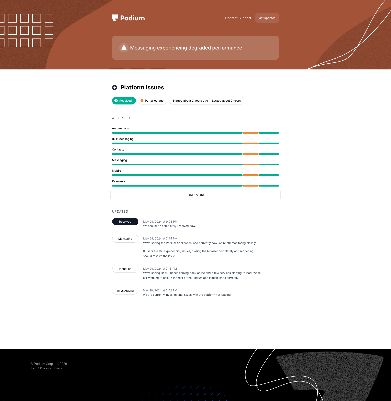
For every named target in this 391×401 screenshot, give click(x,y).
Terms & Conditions (41, 368)
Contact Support (238, 18)
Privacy (58, 368)
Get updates (267, 18)
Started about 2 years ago (190, 101)
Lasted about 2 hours (226, 101)
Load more (195, 195)
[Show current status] (114, 87)
